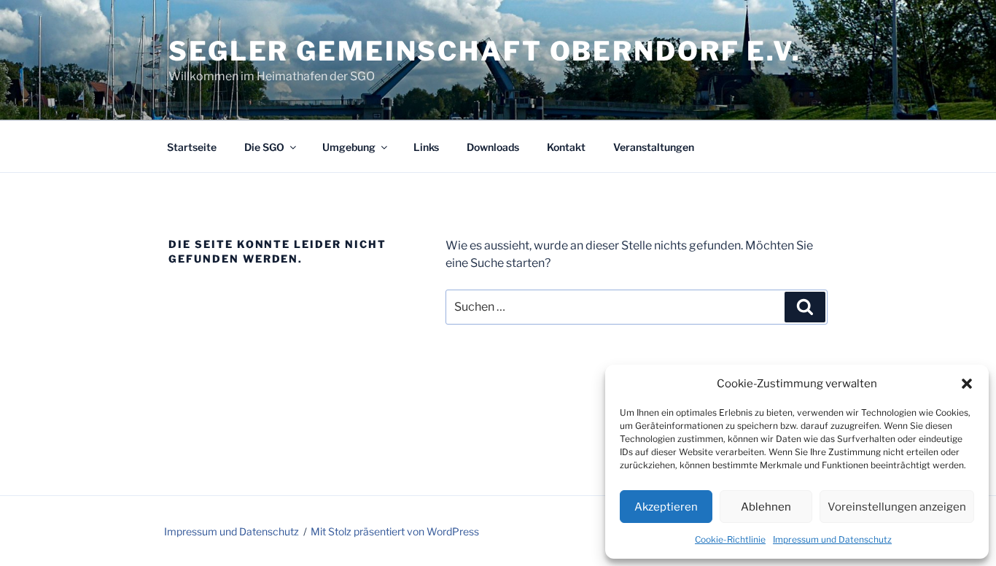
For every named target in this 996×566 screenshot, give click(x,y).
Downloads (493, 147)
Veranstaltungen (653, 147)
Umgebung (349, 147)
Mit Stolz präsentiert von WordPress (395, 531)
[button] (967, 383)
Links (426, 147)
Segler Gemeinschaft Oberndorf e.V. (484, 51)
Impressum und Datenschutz (832, 539)
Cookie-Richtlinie (730, 539)
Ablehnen (766, 506)
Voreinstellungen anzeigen (897, 506)
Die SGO (264, 147)
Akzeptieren (666, 506)
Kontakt (566, 147)
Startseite (192, 147)
